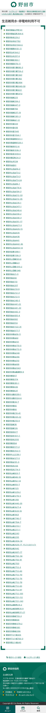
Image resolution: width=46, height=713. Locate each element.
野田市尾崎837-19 (13, 113)
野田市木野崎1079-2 (14, 624)
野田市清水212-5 (13, 297)
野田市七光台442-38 (14, 244)
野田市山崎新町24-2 (14, 605)
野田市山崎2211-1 (13, 530)
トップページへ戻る (33, 657)
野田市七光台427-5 (14, 225)
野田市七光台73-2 (13, 173)
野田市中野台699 (12, 364)
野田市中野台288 (12, 357)
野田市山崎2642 (12, 548)
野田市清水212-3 (13, 293)
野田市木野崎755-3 (14, 616)
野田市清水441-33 (13, 308)
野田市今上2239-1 (13, 454)
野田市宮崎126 (12, 428)
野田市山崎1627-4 (13, 507)
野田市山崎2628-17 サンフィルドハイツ (21, 545)
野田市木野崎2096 (13, 631)
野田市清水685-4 (13, 315)
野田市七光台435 (13, 233)
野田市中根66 (11, 406)
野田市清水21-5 (12, 274)
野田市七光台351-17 (14, 222)
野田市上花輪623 (12, 263)
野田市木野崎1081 (13, 627)
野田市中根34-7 (12, 402)
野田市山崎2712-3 (13, 567)
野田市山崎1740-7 (13, 518)
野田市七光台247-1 (13, 206)
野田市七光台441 (12, 240)
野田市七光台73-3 (13, 176)
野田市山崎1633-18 (14, 511)
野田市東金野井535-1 (14, 143)
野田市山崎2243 (12, 533)
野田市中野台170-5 (13, 346)
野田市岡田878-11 (13, 64)
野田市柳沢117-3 (12, 447)
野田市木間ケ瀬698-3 (14, 67)
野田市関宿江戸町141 (14, 30)
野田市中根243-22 (13, 417)
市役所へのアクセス (24, 692)
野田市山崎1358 (12, 500)
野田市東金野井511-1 (14, 139)
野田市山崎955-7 (13, 485)
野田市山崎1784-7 (13, 522)
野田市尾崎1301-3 (13, 116)
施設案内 (22, 11)
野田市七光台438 (13, 237)
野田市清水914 (12, 323)
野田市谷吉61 (11, 165)
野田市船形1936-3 (13, 150)
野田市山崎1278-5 (13, 496)
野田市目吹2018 (12, 439)
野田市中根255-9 (13, 421)
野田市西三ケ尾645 (13, 642)
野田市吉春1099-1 (13, 252)
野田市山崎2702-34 (14, 556)
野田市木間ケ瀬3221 (14, 90)
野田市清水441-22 (13, 304)
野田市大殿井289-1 (13, 394)
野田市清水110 (11, 282)
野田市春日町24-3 (13, 158)
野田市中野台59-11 (13, 334)
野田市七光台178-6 (13, 188)
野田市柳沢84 (11, 443)
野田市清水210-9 (12, 289)
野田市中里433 (12, 124)
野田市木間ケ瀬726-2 (14, 71)
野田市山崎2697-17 (14, 552)
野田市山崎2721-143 (14, 601)
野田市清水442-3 (13, 312)
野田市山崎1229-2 (13, 492)
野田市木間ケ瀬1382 (14, 79)
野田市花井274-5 (13, 469)
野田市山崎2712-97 (14, 590)
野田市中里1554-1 (13, 135)
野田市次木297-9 (13, 56)
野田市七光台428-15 (14, 229)
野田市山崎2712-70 (14, 575)
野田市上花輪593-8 (13, 259)
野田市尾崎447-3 (13, 105)
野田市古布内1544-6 (14, 45)
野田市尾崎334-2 (13, 101)
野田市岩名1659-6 (13, 154)
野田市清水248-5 (13, 300)
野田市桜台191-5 (12, 462)
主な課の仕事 (8, 674)
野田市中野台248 (13, 353)
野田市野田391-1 (12, 383)
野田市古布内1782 (13, 41)
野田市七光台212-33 (14, 195)
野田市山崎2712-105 (14, 594)
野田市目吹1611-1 (13, 436)
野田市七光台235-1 (13, 203)
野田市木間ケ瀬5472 (14, 94)
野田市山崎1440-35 (14, 503)
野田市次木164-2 (13, 52)
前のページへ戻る (15, 657)
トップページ (13, 11)
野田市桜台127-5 (13, 458)
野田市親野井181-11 (14, 49)
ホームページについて (26, 695)
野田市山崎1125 (12, 488)
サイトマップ (10, 695)
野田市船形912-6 (12, 146)
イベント (23, 711)
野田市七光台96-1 (13, 184)
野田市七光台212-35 (14, 199)
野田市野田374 (12, 379)
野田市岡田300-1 (13, 60)
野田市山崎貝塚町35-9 (14, 609)
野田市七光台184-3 (13, 191)
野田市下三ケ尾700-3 (14, 639)
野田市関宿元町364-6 (14, 34)
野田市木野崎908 (12, 620)
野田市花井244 (12, 466)
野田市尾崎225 (12, 97)
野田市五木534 (12, 161)
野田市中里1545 (12, 131)
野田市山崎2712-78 (14, 582)
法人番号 (30, 688)
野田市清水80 (11, 278)
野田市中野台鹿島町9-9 (15, 372)
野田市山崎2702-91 (14, 560)
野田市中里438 (12, 128)
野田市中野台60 (12, 338)
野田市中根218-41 (13, 413)
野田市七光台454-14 (14, 248)
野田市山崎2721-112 (14, 597)
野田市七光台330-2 (13, 214)
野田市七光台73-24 (14, 180)
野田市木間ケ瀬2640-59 (15, 86)
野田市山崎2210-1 (13, 526)
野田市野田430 (12, 387)
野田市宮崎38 (11, 424)
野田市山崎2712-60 (14, 571)
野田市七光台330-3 (13, 218)
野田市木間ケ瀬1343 (14, 75)
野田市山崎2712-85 (14, 586)
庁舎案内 (9, 692)
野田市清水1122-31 (13, 327)
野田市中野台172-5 (13, 349)
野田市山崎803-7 (13, 473)
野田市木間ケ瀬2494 (14, 82)
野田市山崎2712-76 (14, 578)
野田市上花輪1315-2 (14, 267)
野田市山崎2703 (12, 563)
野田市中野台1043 (13, 368)
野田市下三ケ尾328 (13, 635)
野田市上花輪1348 (13, 270)
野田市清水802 (12, 319)
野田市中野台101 (12, 342)
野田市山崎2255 (12, 537)
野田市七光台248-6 (14, 210)
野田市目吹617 (12, 432)
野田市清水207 (12, 285)
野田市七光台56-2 (13, 169)
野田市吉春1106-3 (13, 255)
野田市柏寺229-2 (13, 37)
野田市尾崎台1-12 (13, 120)
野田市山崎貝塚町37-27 (15, 612)
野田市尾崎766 (12, 109)
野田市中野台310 (12, 361)
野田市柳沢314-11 (13, 451)
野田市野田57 (11, 376)
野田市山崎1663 (12, 515)
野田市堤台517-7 (13, 331)
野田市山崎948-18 (13, 477)
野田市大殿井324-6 (14, 398)
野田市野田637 (12, 391)
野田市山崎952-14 (13, 481)
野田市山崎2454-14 (14, 541)
